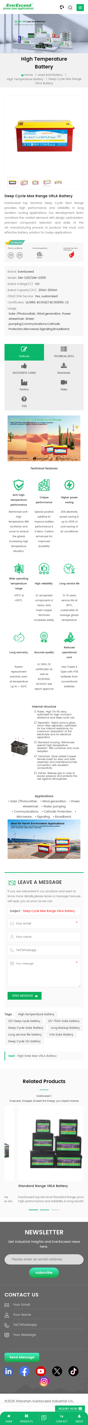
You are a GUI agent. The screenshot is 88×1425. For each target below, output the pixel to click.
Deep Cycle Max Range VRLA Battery (49, 911)
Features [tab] (24, 356)
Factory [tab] (24, 390)
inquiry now (68, 1408)
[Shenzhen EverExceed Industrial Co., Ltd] (18, 6)
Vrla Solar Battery (61, 1034)
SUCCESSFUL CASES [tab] (24, 373)
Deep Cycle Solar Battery (25, 1027)
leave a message (44, 1418)
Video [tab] (63, 390)
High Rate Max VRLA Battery (37, 1056)
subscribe (44, 1272)
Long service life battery (25, 1034)
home (28, 75)
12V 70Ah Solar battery (64, 1021)
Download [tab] (64, 373)
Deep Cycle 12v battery (24, 1041)
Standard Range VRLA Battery (31, 1186)
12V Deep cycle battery (24, 1021)
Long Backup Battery (65, 1027)
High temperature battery (36, 1014)
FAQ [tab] (24, 406)
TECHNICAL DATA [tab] (64, 356)
